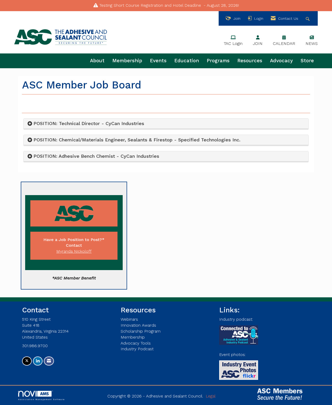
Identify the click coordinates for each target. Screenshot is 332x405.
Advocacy (281, 61)
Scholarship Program (141, 331)
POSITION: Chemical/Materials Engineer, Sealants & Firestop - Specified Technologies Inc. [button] (137, 139)
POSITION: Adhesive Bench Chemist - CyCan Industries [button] (96, 156)
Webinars (129, 319)
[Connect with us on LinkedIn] (38, 361)
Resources (249, 61)
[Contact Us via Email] (49, 361)
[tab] (166, 124)
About (97, 61)
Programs (218, 61)
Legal (211, 396)
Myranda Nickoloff (74, 251)
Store (307, 61)
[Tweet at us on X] (27, 361)
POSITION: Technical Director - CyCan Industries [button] (88, 123)
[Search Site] (308, 18)
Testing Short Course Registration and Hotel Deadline (150, 5)
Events (158, 61)
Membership (127, 61)
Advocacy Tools (136, 343)
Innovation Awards (138, 325)
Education (186, 61)
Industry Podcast (137, 348)
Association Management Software (41, 399)
